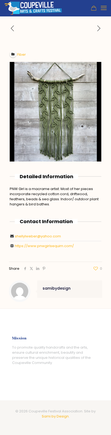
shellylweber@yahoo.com (38, 236)
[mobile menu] (103, 8)
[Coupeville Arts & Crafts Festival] (33, 8)
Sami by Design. (56, 416)
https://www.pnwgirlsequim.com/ (44, 245)
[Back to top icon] (100, 424)
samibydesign (57, 288)
